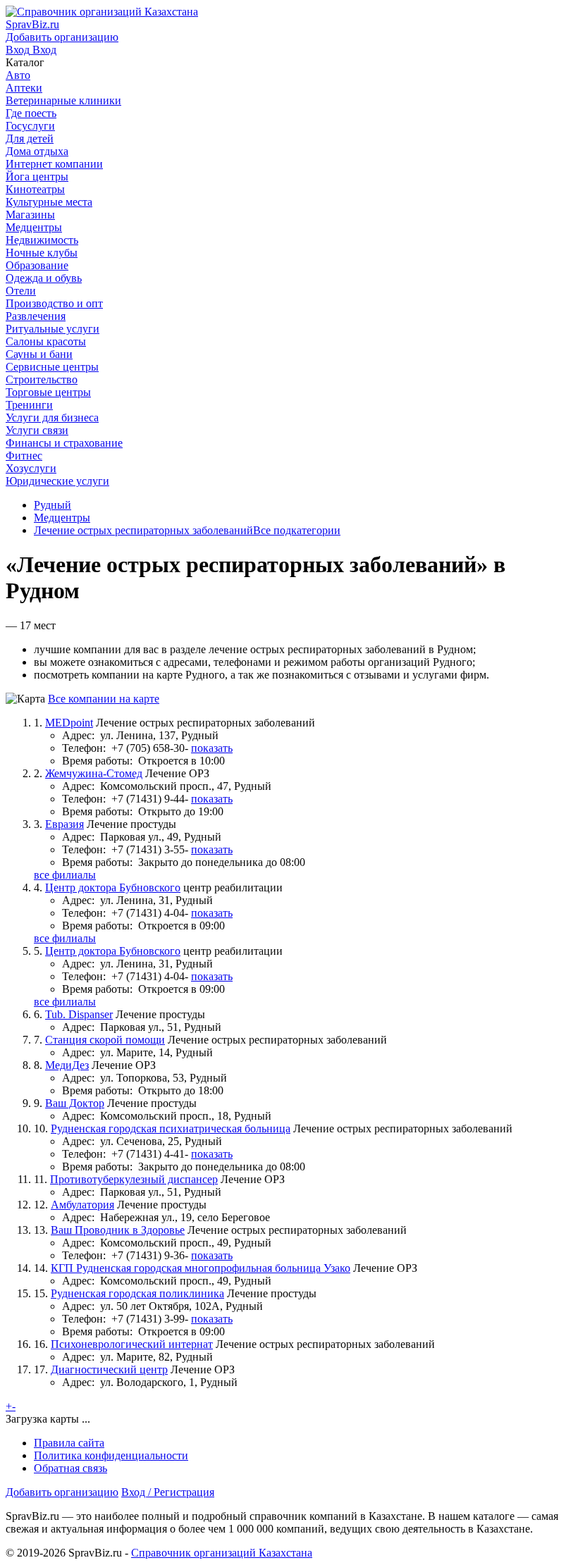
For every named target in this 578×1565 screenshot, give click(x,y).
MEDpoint (69, 723)
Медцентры (62, 518)
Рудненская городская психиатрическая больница (170, 1128)
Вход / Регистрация (167, 1492)
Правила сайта (69, 1443)
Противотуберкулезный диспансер (134, 1179)
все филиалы (65, 875)
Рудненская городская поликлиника (137, 1293)
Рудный (52, 505)
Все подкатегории (296, 530)
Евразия (64, 824)
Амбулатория (82, 1205)
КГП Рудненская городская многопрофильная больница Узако (200, 1268)
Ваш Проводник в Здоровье (118, 1230)
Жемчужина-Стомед (93, 773)
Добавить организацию (62, 1492)
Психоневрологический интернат (132, 1344)
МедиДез (67, 1065)
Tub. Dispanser (79, 1014)
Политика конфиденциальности (111, 1455)
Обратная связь (70, 1468)
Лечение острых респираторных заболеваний (143, 530)
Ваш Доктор (74, 1103)
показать (212, 748)
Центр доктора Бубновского (112, 887)
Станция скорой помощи (105, 1040)
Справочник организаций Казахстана (221, 1553)
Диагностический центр (109, 1369)
